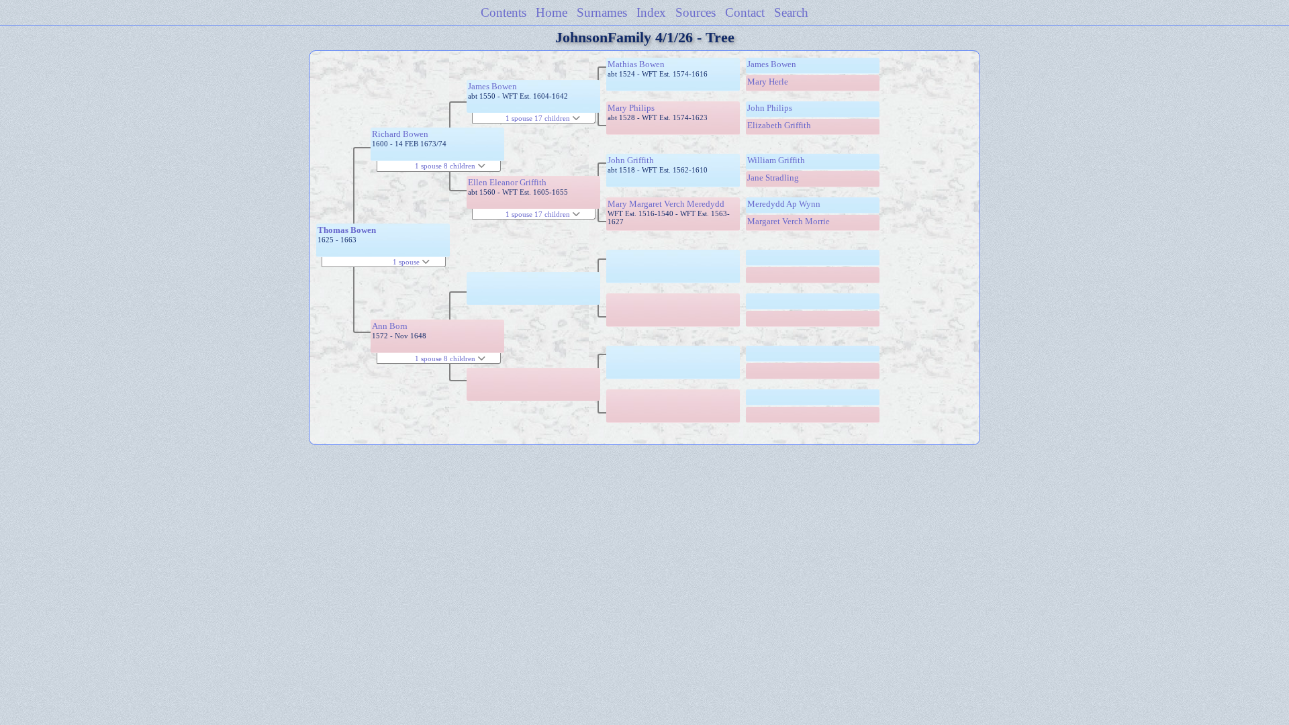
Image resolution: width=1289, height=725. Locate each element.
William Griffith (776, 160)
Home (551, 12)
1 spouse (407, 262)
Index (651, 12)
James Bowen (492, 86)
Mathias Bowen (636, 64)
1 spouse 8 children (446, 166)
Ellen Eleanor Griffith (507, 182)
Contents (503, 12)
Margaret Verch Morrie (788, 221)
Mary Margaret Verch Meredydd (666, 204)
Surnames (602, 12)
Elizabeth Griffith (779, 125)
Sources (695, 12)
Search (791, 12)
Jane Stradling (773, 178)
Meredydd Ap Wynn (783, 204)
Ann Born (390, 326)
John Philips (769, 108)
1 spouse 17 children (539, 118)
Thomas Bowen (347, 230)
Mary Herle (767, 82)
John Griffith (631, 160)
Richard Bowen (400, 134)
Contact (745, 12)
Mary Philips (631, 108)
